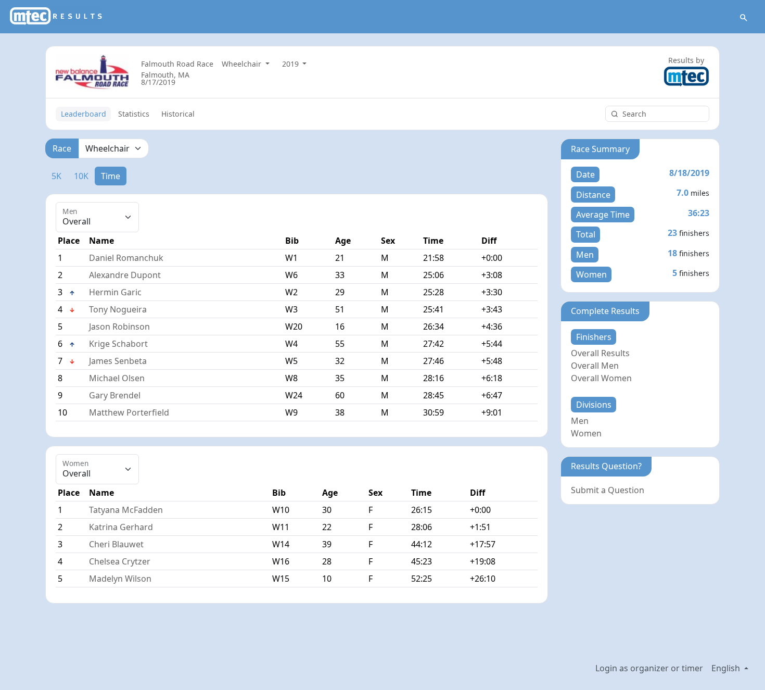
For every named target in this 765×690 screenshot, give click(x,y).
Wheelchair (242, 64)
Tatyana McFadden (126, 510)
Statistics (133, 114)
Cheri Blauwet (116, 544)
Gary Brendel (115, 395)
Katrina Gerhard (121, 527)
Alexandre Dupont (125, 275)
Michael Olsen (117, 378)
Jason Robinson (119, 326)
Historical (178, 114)
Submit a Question (607, 490)
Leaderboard (83, 114)
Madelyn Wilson (120, 578)
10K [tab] (81, 176)
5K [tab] (56, 176)
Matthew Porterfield (129, 412)
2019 (291, 64)
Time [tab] (110, 176)
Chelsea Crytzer (119, 561)
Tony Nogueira (118, 309)
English (726, 668)
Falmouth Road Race (177, 64)
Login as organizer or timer (649, 668)
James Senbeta (118, 361)
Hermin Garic (115, 292)
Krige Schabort (118, 343)
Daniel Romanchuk (126, 258)
